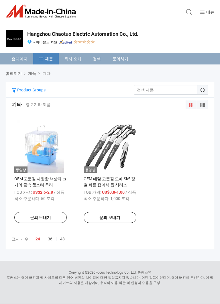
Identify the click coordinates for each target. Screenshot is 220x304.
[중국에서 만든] (42, 11)
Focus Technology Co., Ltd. (116, 272)
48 (62, 239)
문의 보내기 (40, 217)
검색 (97, 58)
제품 (49, 58)
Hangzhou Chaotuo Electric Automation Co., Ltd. (82, 34)
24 (38, 239)
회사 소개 (72, 58)
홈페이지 (19, 58)
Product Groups (31, 90)
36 (50, 239)
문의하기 (120, 58)
